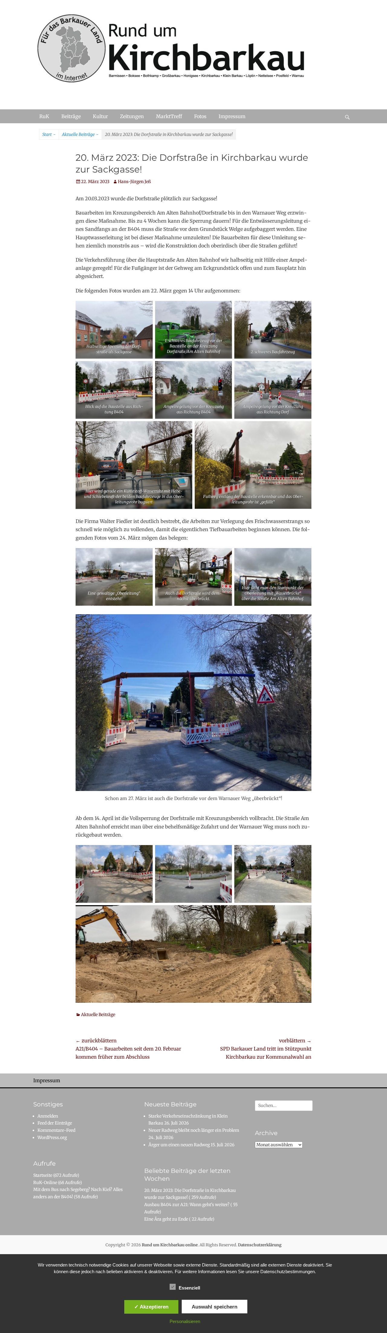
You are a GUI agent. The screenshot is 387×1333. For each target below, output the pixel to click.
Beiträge (71, 116)
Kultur (100, 116)
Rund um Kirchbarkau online (170, 1244)
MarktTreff (169, 116)
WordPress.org (52, 1137)
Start (49, 134)
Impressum (232, 116)
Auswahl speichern (214, 1306)
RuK (44, 116)
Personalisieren (185, 1321)
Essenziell (189, 1287)
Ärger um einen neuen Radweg (179, 1144)
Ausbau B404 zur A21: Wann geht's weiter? (186, 1204)
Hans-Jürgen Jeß (134, 181)
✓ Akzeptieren (151, 1306)
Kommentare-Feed (56, 1130)
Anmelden (47, 1116)
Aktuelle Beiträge (80, 134)
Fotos (200, 116)
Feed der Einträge (54, 1123)
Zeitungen (132, 116)
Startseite (42, 1175)
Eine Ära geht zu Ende (166, 1219)
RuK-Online (45, 1182)
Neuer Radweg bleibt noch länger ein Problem (193, 1130)
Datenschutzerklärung (259, 1244)
